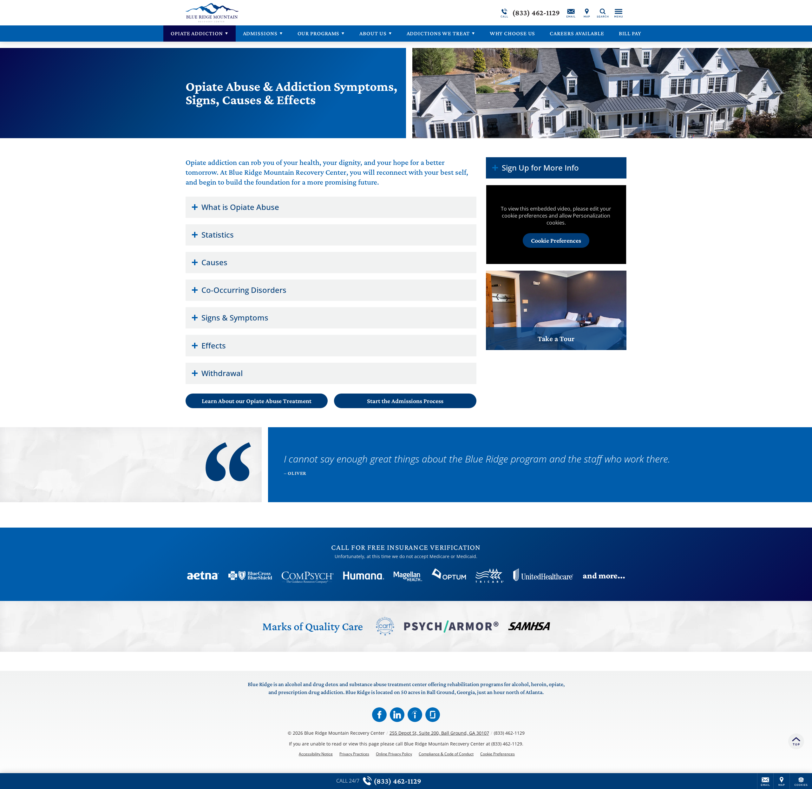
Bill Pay (630, 33)
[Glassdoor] (432, 714)
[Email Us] (571, 12)
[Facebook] (379, 714)
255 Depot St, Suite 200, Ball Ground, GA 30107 (439, 733)
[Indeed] (415, 714)
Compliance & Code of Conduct (446, 754)
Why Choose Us (512, 33)
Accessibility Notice (316, 754)
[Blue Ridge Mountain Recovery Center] (281, 12)
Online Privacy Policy (394, 754)
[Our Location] (587, 12)
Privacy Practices (354, 754)
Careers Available (577, 33)
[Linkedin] (397, 714)
